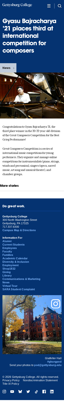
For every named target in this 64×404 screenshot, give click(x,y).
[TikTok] (36, 392)
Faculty (7, 251)
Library (7, 275)
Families (7, 255)
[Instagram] (4, 392)
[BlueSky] (20, 392)
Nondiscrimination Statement (40, 380)
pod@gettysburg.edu (47, 365)
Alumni (6, 241)
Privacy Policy (11, 380)
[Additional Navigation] (49, 5)
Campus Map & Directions (19, 230)
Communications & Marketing (21, 279)
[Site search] (59, 5)
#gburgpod (54, 361)
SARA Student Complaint (18, 289)
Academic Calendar (15, 258)
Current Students (13, 244)
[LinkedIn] (52, 392)
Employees (9, 248)
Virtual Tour (9, 286)
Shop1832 (8, 268)
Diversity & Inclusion (15, 261)
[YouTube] (12, 392)
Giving (6, 272)
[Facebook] (44, 392)
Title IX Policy (10, 383)
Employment (10, 265)
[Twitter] (28, 392)
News (6, 68)
